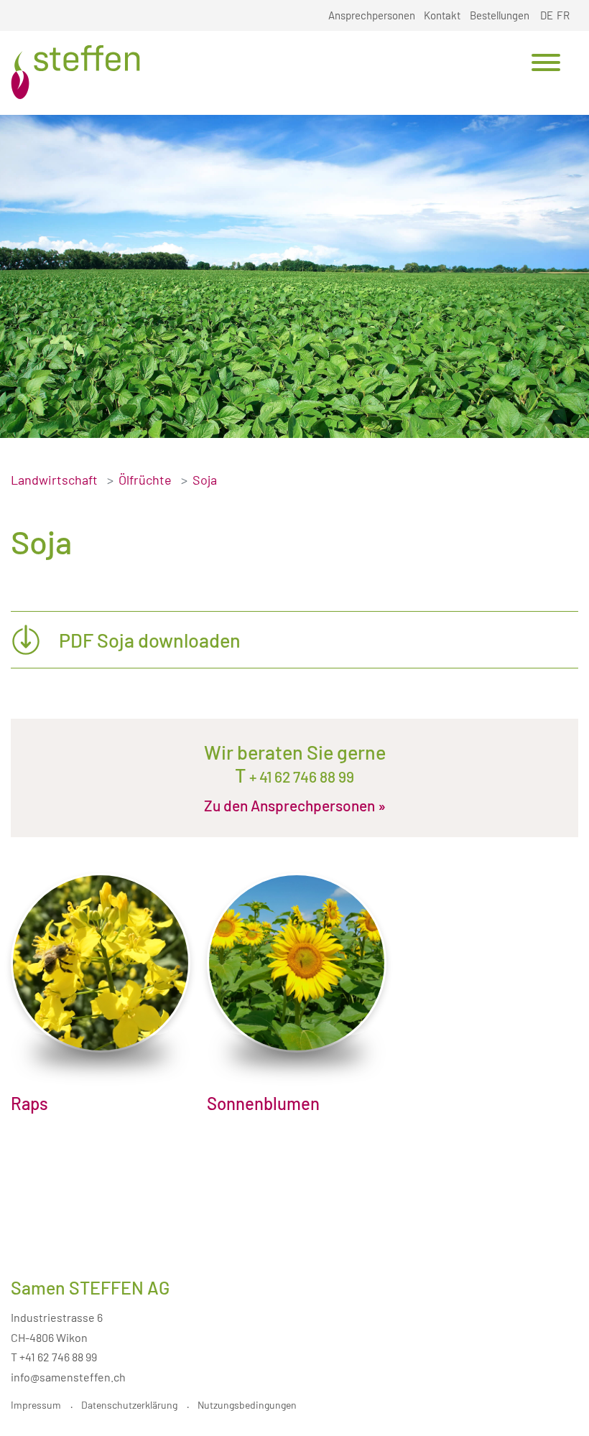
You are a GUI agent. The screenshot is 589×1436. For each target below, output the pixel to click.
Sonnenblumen (263, 1103)
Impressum (36, 1405)
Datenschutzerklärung (129, 1405)
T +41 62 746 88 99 (54, 1356)
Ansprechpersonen (371, 15)
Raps (29, 1103)
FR (563, 15)
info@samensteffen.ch (68, 1377)
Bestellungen (499, 15)
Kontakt (442, 15)
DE (546, 15)
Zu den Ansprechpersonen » (295, 805)
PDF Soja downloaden (150, 639)
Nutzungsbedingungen (247, 1405)
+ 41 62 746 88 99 (300, 776)
